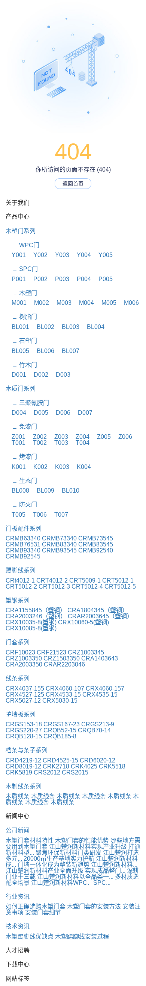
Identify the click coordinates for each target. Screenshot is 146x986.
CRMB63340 (23, 538)
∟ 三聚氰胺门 (27, 403)
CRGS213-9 (97, 724)
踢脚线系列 (21, 570)
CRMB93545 (59, 550)
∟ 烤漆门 (21, 456)
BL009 (42, 490)
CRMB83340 (59, 544)
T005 (15, 514)
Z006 (122, 437)
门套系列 (18, 642)
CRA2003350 (24, 664)
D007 (82, 412)
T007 (58, 514)
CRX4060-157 (105, 688)
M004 (83, 303)
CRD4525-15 (60, 760)
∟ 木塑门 (21, 293)
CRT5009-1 (85, 580)
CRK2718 (56, 766)
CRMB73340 (59, 538)
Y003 (59, 255)
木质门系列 (21, 388)
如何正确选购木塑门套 (36, 906)
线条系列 (18, 678)
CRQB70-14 (94, 730)
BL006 (42, 351)
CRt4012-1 (20, 580)
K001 (16, 467)
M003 (61, 303)
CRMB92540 (95, 550)
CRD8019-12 (23, 766)
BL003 (67, 327)
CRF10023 (20, 652)
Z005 (101, 437)
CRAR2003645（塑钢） (100, 616)
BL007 (67, 351)
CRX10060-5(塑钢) (83, 622)
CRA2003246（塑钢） (36, 616)
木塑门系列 (21, 231)
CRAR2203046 (64, 664)
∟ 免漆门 (21, 426)
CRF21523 (51, 652)
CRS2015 (75, 772)
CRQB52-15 (59, 730)
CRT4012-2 (52, 580)
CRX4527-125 (25, 694)
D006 (60, 412)
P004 (81, 279)
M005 (105, 303)
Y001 (16, 255)
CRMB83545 (95, 544)
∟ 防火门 (21, 504)
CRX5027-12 (23, 700)
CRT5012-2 (21, 586)
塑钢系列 (18, 600)
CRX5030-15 (59, 700)
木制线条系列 (24, 786)
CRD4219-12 (23, 760)
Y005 (102, 255)
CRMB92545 (23, 556)
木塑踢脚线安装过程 (82, 936)
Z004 (79, 437)
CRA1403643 (99, 658)
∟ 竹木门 (21, 365)
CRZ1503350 (61, 658)
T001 (15, 443)
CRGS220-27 (24, 730)
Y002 (37, 255)
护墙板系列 (21, 714)
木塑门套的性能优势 (82, 840)
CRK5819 (19, 772)
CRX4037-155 (25, 688)
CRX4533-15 (63, 694)
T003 (58, 443)
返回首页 (73, 184)
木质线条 (18, 796)
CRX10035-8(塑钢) (31, 622)
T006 (37, 514)
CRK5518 (112, 766)
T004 (79, 443)
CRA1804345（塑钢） (97, 610)
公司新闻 (18, 830)
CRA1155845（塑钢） (36, 610)
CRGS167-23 (61, 724)
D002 (38, 374)
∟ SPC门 (22, 269)
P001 (16, 279)
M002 (38, 303)
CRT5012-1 (118, 580)
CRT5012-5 (120, 586)
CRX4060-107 (65, 688)
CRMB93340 (23, 550)
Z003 (58, 437)
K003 (59, 467)
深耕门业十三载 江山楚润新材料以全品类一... (72, 873)
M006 (128, 303)
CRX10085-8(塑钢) (31, 628)
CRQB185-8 (59, 736)
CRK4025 (84, 766)
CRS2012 (47, 772)
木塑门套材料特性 (30, 840)
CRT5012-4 (87, 586)
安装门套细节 (43, 912)
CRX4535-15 (100, 694)
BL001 (17, 327)
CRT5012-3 (54, 586)
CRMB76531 (23, 544)
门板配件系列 (24, 528)
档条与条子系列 (27, 750)
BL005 (17, 351)
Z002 (37, 437)
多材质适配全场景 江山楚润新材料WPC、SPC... (72, 879)
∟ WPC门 (22, 245)
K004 (81, 467)
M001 (16, 303)
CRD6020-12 (97, 760)
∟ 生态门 (21, 481)
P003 (59, 279)
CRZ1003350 (24, 658)
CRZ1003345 (86, 652)
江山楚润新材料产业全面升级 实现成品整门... (65, 870)
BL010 (67, 490)
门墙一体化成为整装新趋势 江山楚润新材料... (77, 864)
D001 (16, 374)
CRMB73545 (95, 538)
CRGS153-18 (24, 724)
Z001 (15, 437)
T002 (37, 443)
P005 (102, 279)
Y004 (81, 255)
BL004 (92, 327)
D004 (16, 412)
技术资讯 (18, 926)
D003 (60, 374)
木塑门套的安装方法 (94, 906)
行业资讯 (18, 896)
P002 (37, 279)
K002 (37, 467)
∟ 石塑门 (21, 341)
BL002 (42, 327)
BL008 (17, 490)
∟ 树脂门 (21, 316)
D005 (38, 412)
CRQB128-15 (24, 736)
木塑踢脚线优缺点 (30, 936)
